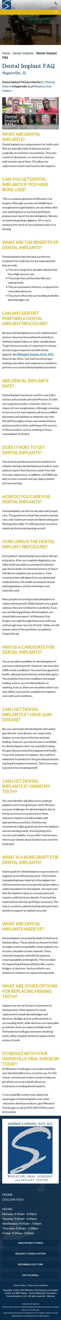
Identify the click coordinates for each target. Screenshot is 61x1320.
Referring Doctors (30, 1264)
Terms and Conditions (38, 1285)
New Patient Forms (30, 1242)
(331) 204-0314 (12, 1199)
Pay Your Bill (30, 1275)
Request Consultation (30, 1253)
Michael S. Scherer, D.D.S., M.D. (35, 354)
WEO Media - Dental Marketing (30, 1293)
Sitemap (51, 1296)
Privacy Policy (19, 1285)
